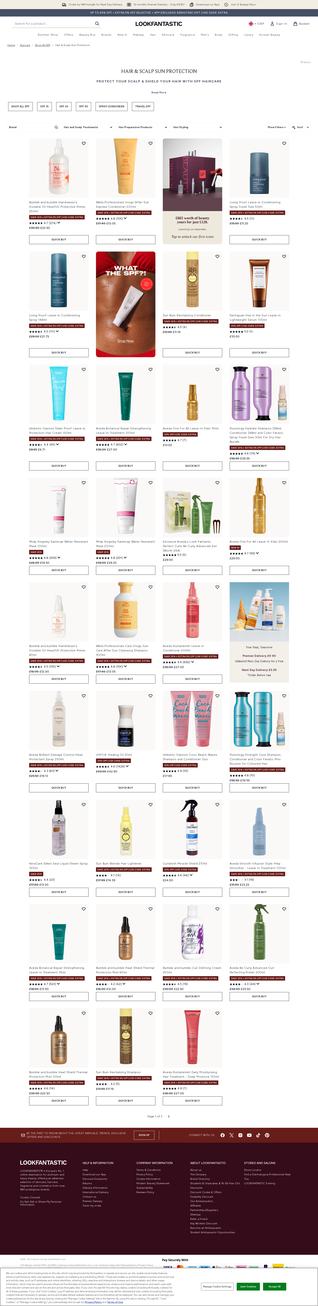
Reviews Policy (145, 1192)
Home (11, 45)
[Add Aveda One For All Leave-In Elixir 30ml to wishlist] (217, 369)
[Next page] (169, 1116)
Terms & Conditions (148, 1170)
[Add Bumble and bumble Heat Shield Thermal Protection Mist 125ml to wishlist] (83, 1013)
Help (85, 1170)
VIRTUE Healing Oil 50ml (114, 754)
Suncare (25, 45)
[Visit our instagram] (240, 1135)
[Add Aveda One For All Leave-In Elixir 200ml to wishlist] (284, 482)
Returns (87, 1183)
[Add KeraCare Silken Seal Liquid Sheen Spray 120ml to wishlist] (83, 804)
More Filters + (277, 127)
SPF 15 (44, 106)
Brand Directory (200, 1179)
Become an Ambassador (205, 1228)
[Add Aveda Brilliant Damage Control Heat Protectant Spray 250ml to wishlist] (83, 695)
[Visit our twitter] (231, 1135)
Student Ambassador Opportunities (212, 1232)
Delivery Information (95, 1187)
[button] (192, 191)
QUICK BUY (58, 239)
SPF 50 (83, 106)
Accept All (275, 1286)
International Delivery (96, 1192)
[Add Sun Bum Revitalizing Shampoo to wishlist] (150, 1013)
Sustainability (144, 1187)
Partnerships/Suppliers (204, 1210)
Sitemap (195, 1214)
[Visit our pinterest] (267, 1135)
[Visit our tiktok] (258, 1135)
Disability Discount (201, 1196)
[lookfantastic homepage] (159, 23)
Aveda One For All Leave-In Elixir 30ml (191, 428)
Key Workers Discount (203, 1223)
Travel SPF (143, 106)
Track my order (92, 1205)
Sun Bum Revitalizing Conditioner (187, 315)
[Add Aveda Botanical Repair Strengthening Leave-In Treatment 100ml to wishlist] (150, 369)
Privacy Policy (144, 1174)
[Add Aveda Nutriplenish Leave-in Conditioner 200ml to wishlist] (217, 587)
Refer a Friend (199, 1219)
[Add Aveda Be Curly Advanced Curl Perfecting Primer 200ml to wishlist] (284, 908)
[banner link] (125, 304)
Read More (158, 92)
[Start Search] (97, 23)
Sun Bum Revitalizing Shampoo (118, 1072)
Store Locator (253, 1170)
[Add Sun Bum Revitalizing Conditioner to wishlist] (217, 256)
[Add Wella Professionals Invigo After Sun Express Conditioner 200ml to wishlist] (150, 143)
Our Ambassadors (201, 1201)
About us (196, 1170)
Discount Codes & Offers (206, 1192)
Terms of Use (115, 1302)
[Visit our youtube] (249, 1135)
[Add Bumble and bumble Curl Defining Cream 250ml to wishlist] (217, 908)
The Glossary (198, 1174)
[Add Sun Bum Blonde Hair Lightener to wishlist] (150, 804)
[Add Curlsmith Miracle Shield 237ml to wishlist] (217, 804)
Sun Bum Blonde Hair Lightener (119, 863)
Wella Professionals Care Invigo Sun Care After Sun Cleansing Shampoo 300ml (122, 650)
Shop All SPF (20, 106)
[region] (159, 1287)
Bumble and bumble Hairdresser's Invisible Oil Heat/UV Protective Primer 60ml (57, 650)
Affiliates (195, 1205)
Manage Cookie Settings (217, 1286)
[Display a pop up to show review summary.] (59, 222)
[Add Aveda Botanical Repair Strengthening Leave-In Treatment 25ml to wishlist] (83, 908)
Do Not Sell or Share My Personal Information (40, 1203)
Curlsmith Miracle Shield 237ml (185, 863)
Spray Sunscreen (111, 106)
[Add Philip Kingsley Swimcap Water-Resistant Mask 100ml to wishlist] (83, 482)
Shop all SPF (42, 45)
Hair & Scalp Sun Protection (159, 71)
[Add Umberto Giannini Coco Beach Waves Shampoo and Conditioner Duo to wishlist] (217, 695)
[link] (278, 23)
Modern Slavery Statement (153, 1183)
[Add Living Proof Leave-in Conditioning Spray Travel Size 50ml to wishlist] (284, 143)
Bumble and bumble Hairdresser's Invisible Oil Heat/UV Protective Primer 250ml (57, 206)
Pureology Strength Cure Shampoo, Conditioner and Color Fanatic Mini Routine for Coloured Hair (256, 759)
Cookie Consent (30, 1197)
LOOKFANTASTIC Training (259, 1183)
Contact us (89, 1196)
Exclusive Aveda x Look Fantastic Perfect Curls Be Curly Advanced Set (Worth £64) (190, 546)
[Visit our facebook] (222, 1135)
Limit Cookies (248, 1286)
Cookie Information (148, 1179)
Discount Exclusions (95, 1179)
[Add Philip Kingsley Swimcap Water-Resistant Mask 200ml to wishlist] (150, 482)
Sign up (144, 1135)
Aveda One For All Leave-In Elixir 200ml (259, 541)
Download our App (94, 1174)
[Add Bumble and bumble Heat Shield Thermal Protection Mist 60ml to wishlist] (150, 908)
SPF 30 (63, 106)
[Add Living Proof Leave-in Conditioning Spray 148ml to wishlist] (83, 256)
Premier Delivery (92, 1201)
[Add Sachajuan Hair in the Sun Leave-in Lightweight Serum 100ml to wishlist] (284, 256)
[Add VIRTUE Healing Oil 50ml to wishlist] (150, 695)
